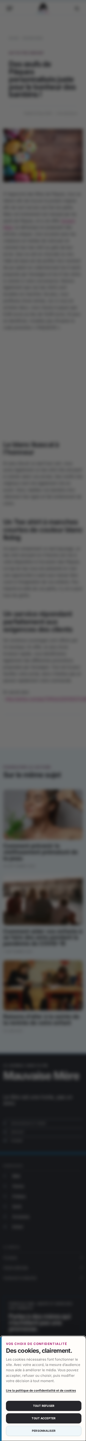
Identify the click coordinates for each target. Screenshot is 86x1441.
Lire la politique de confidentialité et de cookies (41, 1390)
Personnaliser (43, 1430)
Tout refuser (44, 1406)
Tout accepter (43, 1418)
